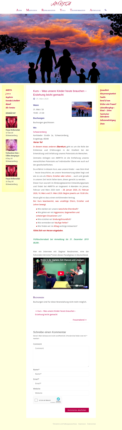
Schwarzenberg (40, 132)
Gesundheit (104, 90)
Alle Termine (10, 108)
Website (36, 389)
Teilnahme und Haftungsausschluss (65, 424)
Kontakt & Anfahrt (13, 101)
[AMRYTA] (61, 3)
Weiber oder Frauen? (108, 104)
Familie (103, 97)
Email (36, 379)
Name (36, 369)
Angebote (9, 97)
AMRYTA (9, 90)
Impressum (82, 424)
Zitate (102, 124)
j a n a (8, 94)
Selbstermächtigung (108, 120)
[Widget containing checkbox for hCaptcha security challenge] (47, 400)
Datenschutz (91, 424)
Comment (37, 344)
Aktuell (8, 104)
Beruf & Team (105, 101)
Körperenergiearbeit (108, 94)
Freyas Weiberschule (13, 130)
